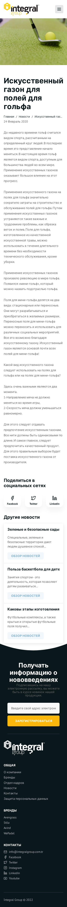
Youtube (14, 878)
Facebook (12, 503)
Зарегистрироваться (33, 721)
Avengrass (10, 817)
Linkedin (55, 503)
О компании (12, 772)
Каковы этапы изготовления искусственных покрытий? (33, 609)
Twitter (33, 503)
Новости (10, 788)
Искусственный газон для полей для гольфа (49, 117)
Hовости (24, 116)
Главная (9, 116)
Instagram (15, 868)
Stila (6, 822)
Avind (7, 828)
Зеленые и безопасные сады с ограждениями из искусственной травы (33, 529)
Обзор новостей (25, 556)
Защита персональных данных (26, 798)
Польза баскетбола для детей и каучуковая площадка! (33, 569)
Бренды (9, 777)
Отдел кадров (14, 783)
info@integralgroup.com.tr (26, 852)
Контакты (11, 793)
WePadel (9, 833)
